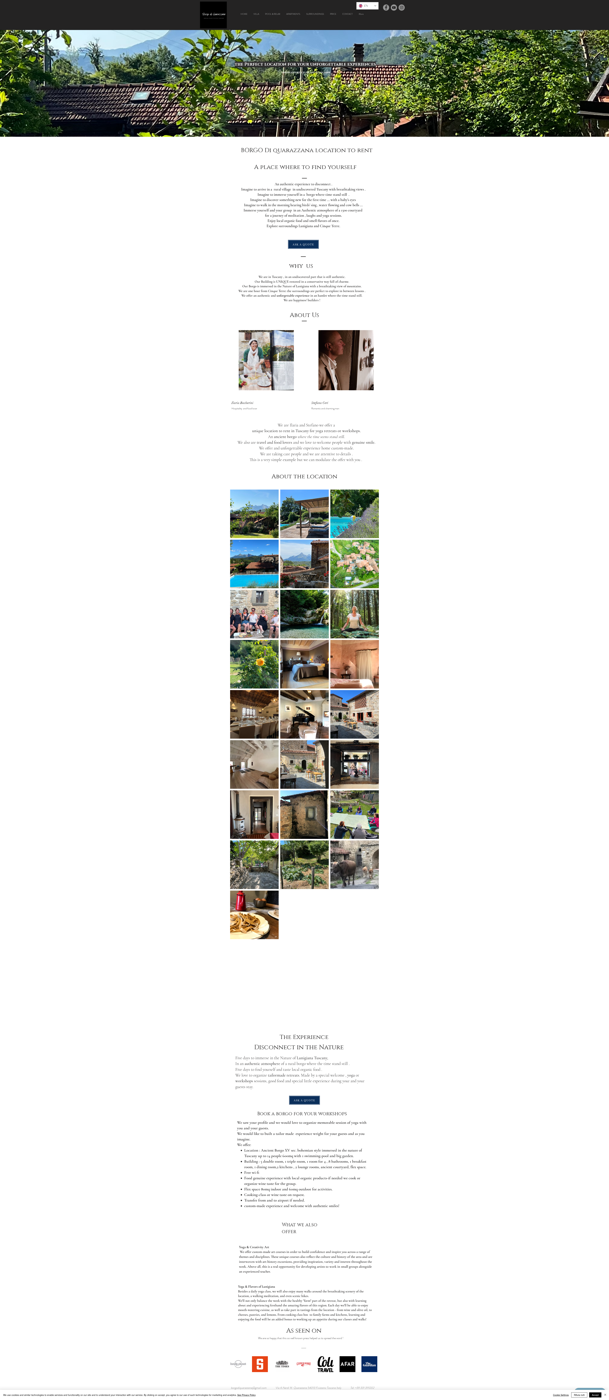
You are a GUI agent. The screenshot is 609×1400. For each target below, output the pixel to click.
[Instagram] (402, 7)
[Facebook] (386, 7)
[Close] (605, 1394)
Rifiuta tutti (579, 1395)
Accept (595, 1395)
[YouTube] (394, 7)
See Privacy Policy (246, 1395)
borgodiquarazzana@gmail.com (248, 1388)
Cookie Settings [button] (561, 1395)
